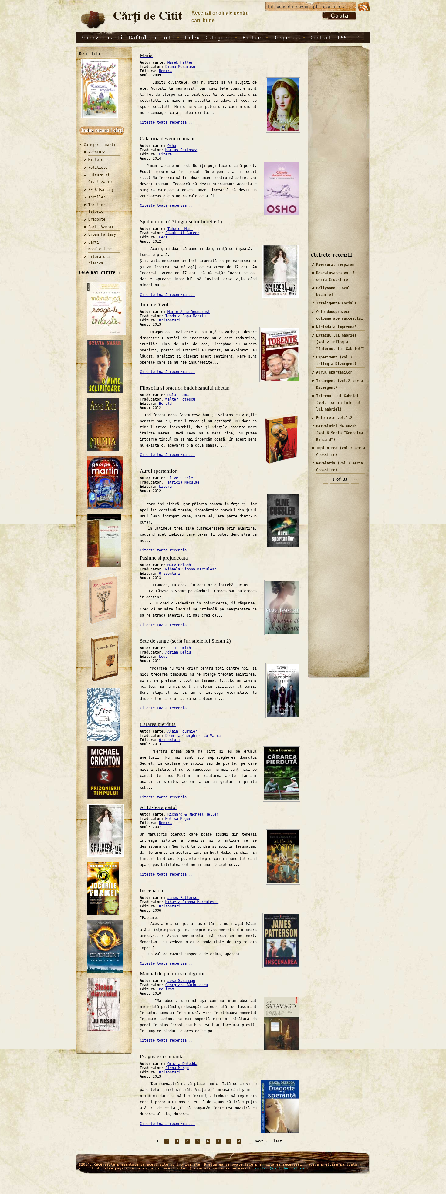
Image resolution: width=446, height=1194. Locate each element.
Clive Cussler (181, 478)
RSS (342, 38)
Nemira (165, 71)
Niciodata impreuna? (336, 327)
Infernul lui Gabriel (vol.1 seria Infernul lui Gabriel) (338, 402)
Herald (165, 403)
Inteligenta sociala (336, 303)
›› (355, 479)
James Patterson (183, 898)
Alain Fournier (182, 731)
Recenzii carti (101, 38)
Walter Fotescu (180, 399)
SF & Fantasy (101, 190)
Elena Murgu (177, 1068)
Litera (165, 154)
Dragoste (96, 219)
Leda (163, 237)
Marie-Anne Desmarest (188, 312)
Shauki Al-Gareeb (182, 233)
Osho (171, 146)
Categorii (219, 38)
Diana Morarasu (180, 67)
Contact (321, 38)
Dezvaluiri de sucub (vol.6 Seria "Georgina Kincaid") (339, 433)
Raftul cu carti (151, 38)
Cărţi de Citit (147, 15)
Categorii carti (100, 145)
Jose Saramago (181, 981)
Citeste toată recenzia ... (167, 122)
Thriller (96, 197)
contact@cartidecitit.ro (279, 1168)
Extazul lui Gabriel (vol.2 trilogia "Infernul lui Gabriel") (340, 342)
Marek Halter (180, 62)
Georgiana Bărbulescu (186, 985)
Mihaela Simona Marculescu (191, 569)
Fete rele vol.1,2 (334, 418)
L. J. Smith (179, 648)
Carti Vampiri (102, 227)
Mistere (95, 160)
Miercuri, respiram (335, 264)
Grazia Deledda (182, 1064)
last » (279, 1141)
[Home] (93, 29)
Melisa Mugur (178, 819)
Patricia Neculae (182, 482)
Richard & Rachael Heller (192, 814)
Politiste (97, 167)
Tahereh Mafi (180, 229)
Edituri (253, 38)
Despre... (287, 38)
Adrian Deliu (178, 652)
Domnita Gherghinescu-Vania (193, 735)
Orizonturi (169, 320)
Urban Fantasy (102, 234)
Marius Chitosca (181, 150)
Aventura (96, 152)
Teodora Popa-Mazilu (185, 316)
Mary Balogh (179, 565)
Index (191, 38)
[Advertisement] (337, 154)
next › (261, 1141)
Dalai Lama (178, 395)
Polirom (166, 989)
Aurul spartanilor (334, 372)
